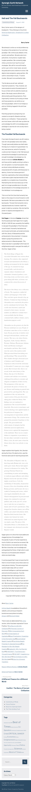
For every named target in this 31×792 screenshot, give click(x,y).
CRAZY (25, 730)
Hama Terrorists (11, 742)
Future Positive (10, 704)
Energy (17, 737)
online (24, 621)
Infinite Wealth (6, 608)
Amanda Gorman (7, 722)
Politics (22, 745)
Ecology (5, 737)
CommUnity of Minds (8, 22)
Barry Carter (9, 603)
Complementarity (19, 730)
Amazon (4, 616)
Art (11, 722)
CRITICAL (12, 733)
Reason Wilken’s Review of (14, 667)
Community (13, 730)
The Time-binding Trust (13, 709)
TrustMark (4, 785)
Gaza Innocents (19, 740)
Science (18, 748)
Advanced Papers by (12, 672)
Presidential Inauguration (9, 749)
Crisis (6, 733)
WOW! (22, 752)
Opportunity (7, 745)
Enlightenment (9, 740)
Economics (11, 737)
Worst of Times (15, 752)
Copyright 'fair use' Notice (8, 783)
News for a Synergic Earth (13, 706)
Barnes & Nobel (14, 616)
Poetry (17, 745)
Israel (16, 742)
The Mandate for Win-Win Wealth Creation (13, 646)
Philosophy (13, 745)
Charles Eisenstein (14, 727)
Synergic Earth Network (12, 3)
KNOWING (19, 742)
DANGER (20, 733)
